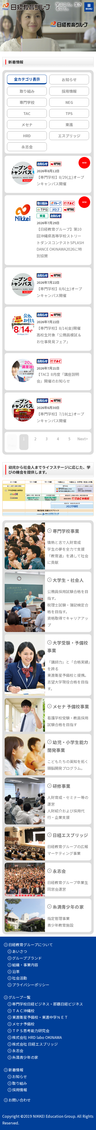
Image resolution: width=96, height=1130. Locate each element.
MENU (89, 8)
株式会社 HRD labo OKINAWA (37, 1037)
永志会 (17, 1050)
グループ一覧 (19, 997)
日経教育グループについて (30, 944)
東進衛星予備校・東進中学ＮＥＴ (40, 1017)
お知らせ (19, 1076)
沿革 (16, 971)
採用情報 (19, 1089)
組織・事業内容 (25, 964)
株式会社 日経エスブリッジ (35, 1044)
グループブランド (27, 958)
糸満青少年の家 (25, 1057)
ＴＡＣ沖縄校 (23, 1010)
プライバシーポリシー (30, 984)
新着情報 (15, 1070)
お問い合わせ (19, 1100)
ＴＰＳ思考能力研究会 (30, 1030)
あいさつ (19, 951)
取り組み (19, 1083)
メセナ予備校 (23, 1024)
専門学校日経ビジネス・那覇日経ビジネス (47, 1004)
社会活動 (19, 978)
